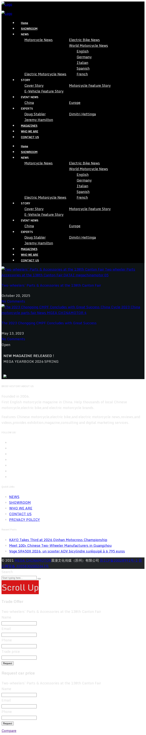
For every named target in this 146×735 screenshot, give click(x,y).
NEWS (14, 497)
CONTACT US (30, 137)
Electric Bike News (84, 40)
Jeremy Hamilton (38, 120)
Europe (74, 102)
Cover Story (34, 85)
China (29, 102)
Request (7, 663)
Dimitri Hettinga (82, 114)
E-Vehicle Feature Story (43, 91)
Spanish (83, 68)
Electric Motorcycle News (45, 74)
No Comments (13, 301)
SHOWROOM (29, 28)
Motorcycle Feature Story (90, 85)
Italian (82, 62)
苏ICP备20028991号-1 (119, 560)
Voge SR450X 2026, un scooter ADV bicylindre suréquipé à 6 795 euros (67, 551)
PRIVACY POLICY (24, 519)
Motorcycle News (38, 40)
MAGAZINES (29, 126)
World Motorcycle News (88, 45)
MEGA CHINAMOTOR (33, 560)
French (82, 74)
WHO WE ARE (29, 131)
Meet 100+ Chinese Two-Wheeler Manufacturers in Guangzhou (60, 545)
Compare (9, 730)
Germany (84, 57)
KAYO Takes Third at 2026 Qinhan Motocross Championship (58, 540)
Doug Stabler (35, 114)
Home (24, 23)
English (83, 51)
